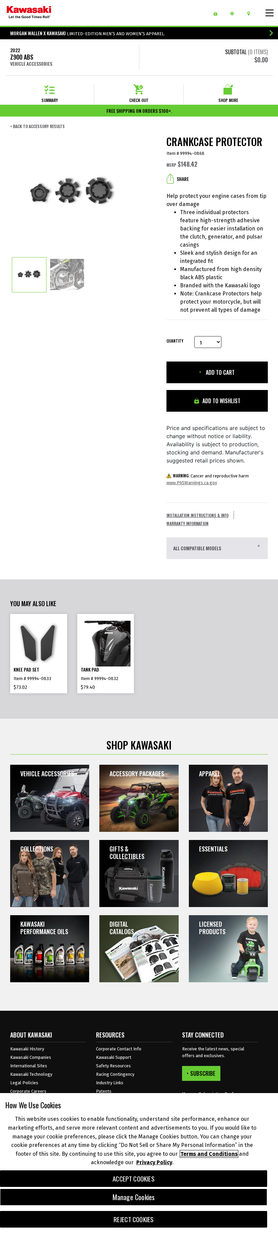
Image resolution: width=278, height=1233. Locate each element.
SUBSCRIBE (202, 1073)
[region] (139, 1163)
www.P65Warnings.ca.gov (191, 482)
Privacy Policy (154, 1162)
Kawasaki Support (113, 1057)
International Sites (28, 1065)
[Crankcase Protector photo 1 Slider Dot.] (29, 275)
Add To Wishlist (220, 401)
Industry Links (109, 1082)
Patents (104, 1091)
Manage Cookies (134, 1197)
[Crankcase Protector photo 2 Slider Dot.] (67, 275)
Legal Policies (24, 1082)
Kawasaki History (27, 1048)
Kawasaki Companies (30, 1057)
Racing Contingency (115, 1074)
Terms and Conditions (209, 1154)
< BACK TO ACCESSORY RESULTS (37, 126)
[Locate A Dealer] (251, 14)
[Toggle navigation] (269, 12)
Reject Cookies (134, 1219)
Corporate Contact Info (118, 1048)
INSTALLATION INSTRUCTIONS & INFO (197, 515)
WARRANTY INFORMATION (187, 523)
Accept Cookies (134, 1179)
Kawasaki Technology (31, 1074)
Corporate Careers (28, 1091)
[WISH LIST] (218, 14)
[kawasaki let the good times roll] (29, 13)
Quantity (174, 340)
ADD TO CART (219, 372)
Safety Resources (113, 1065)
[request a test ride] (234, 14)
